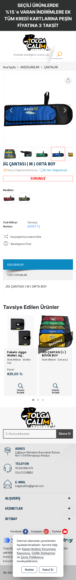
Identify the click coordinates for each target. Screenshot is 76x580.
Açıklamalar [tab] (15, 264)
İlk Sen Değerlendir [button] (55, 170)
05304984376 (24, 468)
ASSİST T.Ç (34, 226)
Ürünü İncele (20, 391)
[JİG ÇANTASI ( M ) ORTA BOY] (38, 109)
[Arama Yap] (56, 55)
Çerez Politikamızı (32, 557)
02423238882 (24, 472)
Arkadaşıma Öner (21, 244)
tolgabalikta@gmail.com (29, 486)
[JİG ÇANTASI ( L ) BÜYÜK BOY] (55, 331)
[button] (65, 110)
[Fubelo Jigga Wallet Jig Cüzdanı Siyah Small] (20, 331)
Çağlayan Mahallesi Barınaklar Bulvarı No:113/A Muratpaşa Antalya (37, 453)
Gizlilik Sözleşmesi (43, 553)
